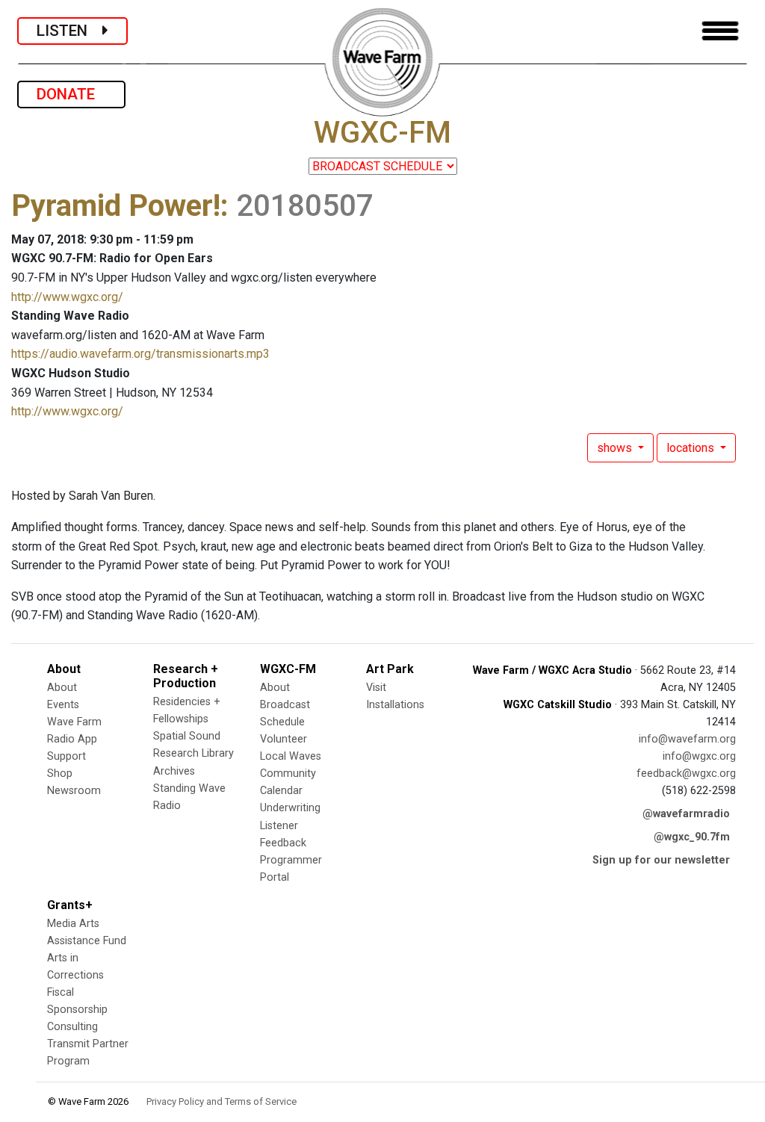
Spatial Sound (186, 736)
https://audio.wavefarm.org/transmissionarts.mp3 (140, 354)
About (62, 687)
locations (691, 448)
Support (66, 756)
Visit (376, 687)
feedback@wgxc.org (686, 773)
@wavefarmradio (686, 814)
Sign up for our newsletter (661, 860)
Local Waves (290, 756)
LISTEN (69, 31)
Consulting (72, 1026)
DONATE (71, 94)
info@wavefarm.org (687, 739)
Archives (174, 771)
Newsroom (74, 790)
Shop (59, 773)
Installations (395, 704)
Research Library (193, 753)
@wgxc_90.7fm (692, 837)
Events (63, 704)
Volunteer (283, 739)
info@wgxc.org (699, 756)
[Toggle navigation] (720, 31)
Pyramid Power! (115, 205)
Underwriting (290, 808)
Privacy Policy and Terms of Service (221, 1101)
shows (616, 448)
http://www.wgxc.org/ (67, 297)
